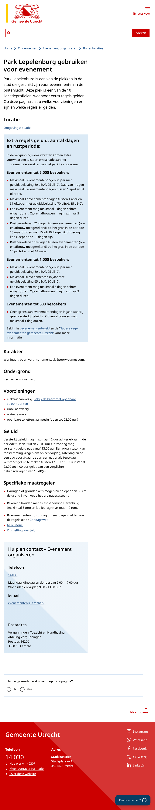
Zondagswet (39, 520)
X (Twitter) (140, 757)
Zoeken (141, 33)
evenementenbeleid (35, 328)
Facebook (140, 748)
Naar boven (139, 712)
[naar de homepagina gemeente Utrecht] (24, 14)
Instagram (140, 731)
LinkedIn (139, 765)
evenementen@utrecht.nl (26, 603)
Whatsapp (140, 740)
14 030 (12, 575)
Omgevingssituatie (17, 128)
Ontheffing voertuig (21, 530)
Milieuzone (15, 525)
